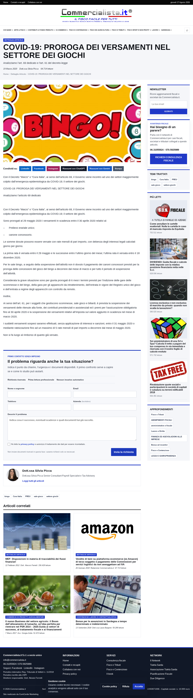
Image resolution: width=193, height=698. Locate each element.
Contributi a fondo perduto (40, 30)
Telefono (12, 401)
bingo (7, 496)
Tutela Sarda (156, 665)
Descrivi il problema (17, 414)
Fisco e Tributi (118, 30)
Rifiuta (125, 686)
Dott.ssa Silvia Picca (28, 69)
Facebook (39, 169)
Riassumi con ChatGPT (74, 169)
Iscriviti (168, 111)
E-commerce (61, 30)
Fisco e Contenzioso (78, 30)
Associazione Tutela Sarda (163, 669)
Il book (110, 674)
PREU (27, 496)
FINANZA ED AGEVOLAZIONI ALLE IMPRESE (166, 438)
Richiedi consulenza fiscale (168, 159)
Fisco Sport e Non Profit (138, 30)
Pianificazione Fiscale (161, 674)
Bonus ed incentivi (159, 445)
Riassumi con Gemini (100, 169)
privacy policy (27, 444)
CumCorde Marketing (28, 694)
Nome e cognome (16, 388)
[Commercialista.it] (96, 15)
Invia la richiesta (124, 451)
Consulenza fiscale (116, 660)
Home (5, 2)
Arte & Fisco (19, 30)
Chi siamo (7, 30)
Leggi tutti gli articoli (33, 481)
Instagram (53, 169)
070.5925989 (172, 149)
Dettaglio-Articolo (18, 74)
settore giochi (52, 496)
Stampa (118, 169)
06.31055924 (156, 149)
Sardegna (165, 30)
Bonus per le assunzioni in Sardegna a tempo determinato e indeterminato (101, 622)
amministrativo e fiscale (161, 426)
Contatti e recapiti (18, 2)
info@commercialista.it (14, 660)
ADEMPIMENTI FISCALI (161, 420)
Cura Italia (17, 496)
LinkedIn (25, 169)
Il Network (155, 660)
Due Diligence (157, 678)
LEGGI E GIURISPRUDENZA (163, 456)
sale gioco (38, 496)
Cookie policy (109, 686)
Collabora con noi (35, 2)
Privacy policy (70, 674)
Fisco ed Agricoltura (99, 30)
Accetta (139, 686)
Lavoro (155, 30)
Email (75, 388)
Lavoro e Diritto (158, 431)
